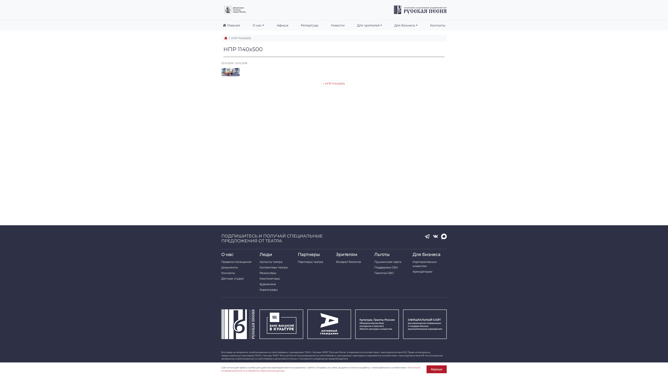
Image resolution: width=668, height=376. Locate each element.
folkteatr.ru (283, 352)
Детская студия (232, 278)
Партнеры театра (310, 262)
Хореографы (269, 289)
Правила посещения (236, 262)
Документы (229, 267)
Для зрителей (368, 25)
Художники (268, 284)
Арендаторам (422, 271)
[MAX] (444, 236)
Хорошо (436, 369)
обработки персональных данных (266, 370)
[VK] (435, 236)
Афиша (282, 25)
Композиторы (270, 278)
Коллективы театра (274, 267)
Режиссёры (268, 273)
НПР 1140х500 (335, 83)
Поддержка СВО (386, 267)
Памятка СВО (384, 273)
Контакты (437, 25)
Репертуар (309, 25)
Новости (338, 25)
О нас (257, 25)
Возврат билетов (348, 262)
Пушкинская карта (387, 262)
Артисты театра (271, 262)
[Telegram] (427, 236)
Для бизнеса (404, 25)
